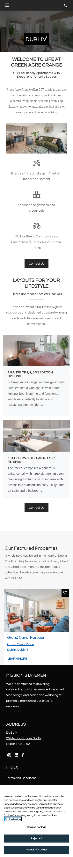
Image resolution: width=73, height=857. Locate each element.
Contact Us (36, 263)
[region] (36, 821)
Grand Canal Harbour (25, 637)
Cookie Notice (13, 819)
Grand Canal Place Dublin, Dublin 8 (20, 647)
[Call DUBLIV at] (66, 5)
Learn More (17, 658)
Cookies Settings (36, 827)
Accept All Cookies (36, 849)
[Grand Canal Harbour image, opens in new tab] (36, 610)
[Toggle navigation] (7, 5)
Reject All (36, 838)
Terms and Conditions (21, 778)
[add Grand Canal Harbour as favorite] (65, 593)
